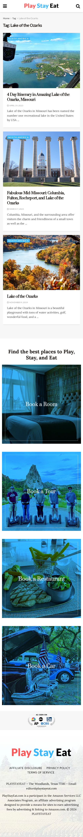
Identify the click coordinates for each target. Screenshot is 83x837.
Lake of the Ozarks (28, 18)
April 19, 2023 (16, 105)
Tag (14, 18)
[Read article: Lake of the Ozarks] (41, 262)
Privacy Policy (58, 768)
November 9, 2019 (18, 302)
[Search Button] (78, 6)
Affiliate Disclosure (25, 768)
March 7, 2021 (16, 209)
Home (6, 18)
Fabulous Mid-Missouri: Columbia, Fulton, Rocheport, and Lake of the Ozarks (35, 198)
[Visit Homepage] (41, 6)
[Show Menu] (5, 6)
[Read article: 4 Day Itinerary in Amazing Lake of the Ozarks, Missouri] (41, 60)
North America (18, 38)
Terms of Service (41, 772)
